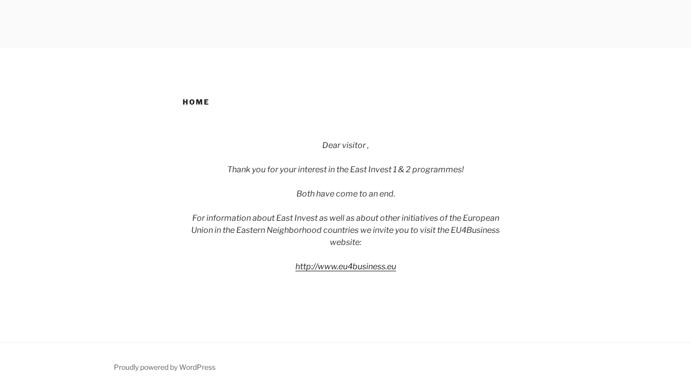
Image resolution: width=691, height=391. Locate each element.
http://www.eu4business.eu (345, 266)
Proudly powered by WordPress (164, 367)
